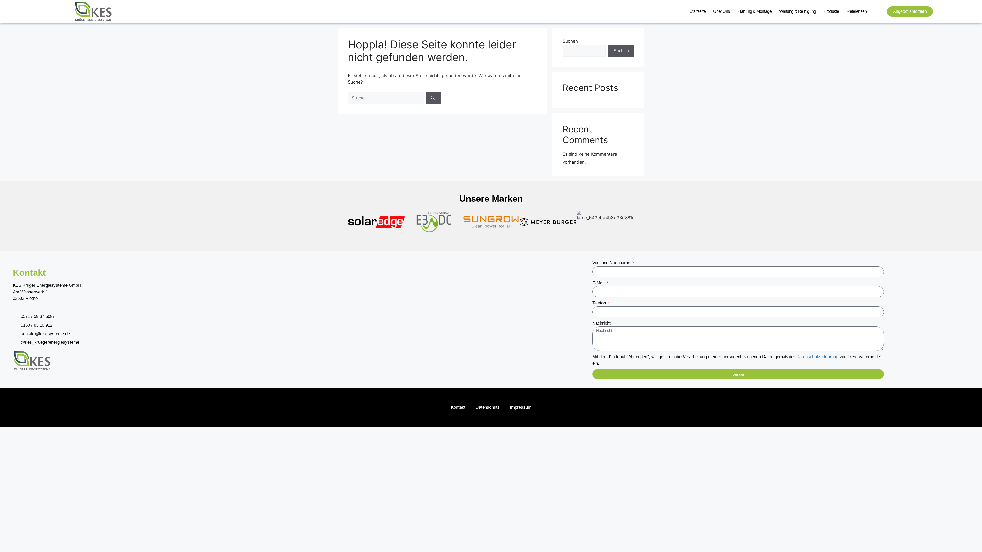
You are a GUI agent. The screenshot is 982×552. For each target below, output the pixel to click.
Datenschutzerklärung (817, 356)
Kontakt (458, 407)
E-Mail (599, 283)
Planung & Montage (755, 11)
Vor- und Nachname (611, 262)
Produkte (831, 11)
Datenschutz (488, 407)
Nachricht (601, 323)
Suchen (570, 41)
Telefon (599, 303)
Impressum (520, 407)
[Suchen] (433, 98)
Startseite (698, 11)
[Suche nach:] (387, 97)
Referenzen (857, 11)
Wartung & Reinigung (797, 11)
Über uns (721, 11)
